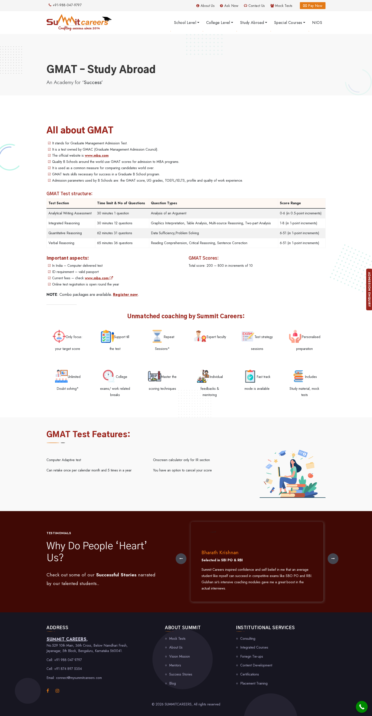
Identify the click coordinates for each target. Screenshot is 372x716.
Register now (125, 294)
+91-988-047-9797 (66, 5)
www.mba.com (96, 155)
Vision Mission (179, 656)
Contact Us (256, 5)
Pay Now (314, 5)
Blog (172, 683)
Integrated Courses (254, 647)
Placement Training (254, 683)
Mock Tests (283, 5)
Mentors (175, 665)
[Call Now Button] (362, 707)
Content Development (256, 665)
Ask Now (231, 5)
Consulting (247, 638)
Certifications (249, 674)
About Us (207, 5)
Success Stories (180, 674)
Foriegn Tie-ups (251, 656)
